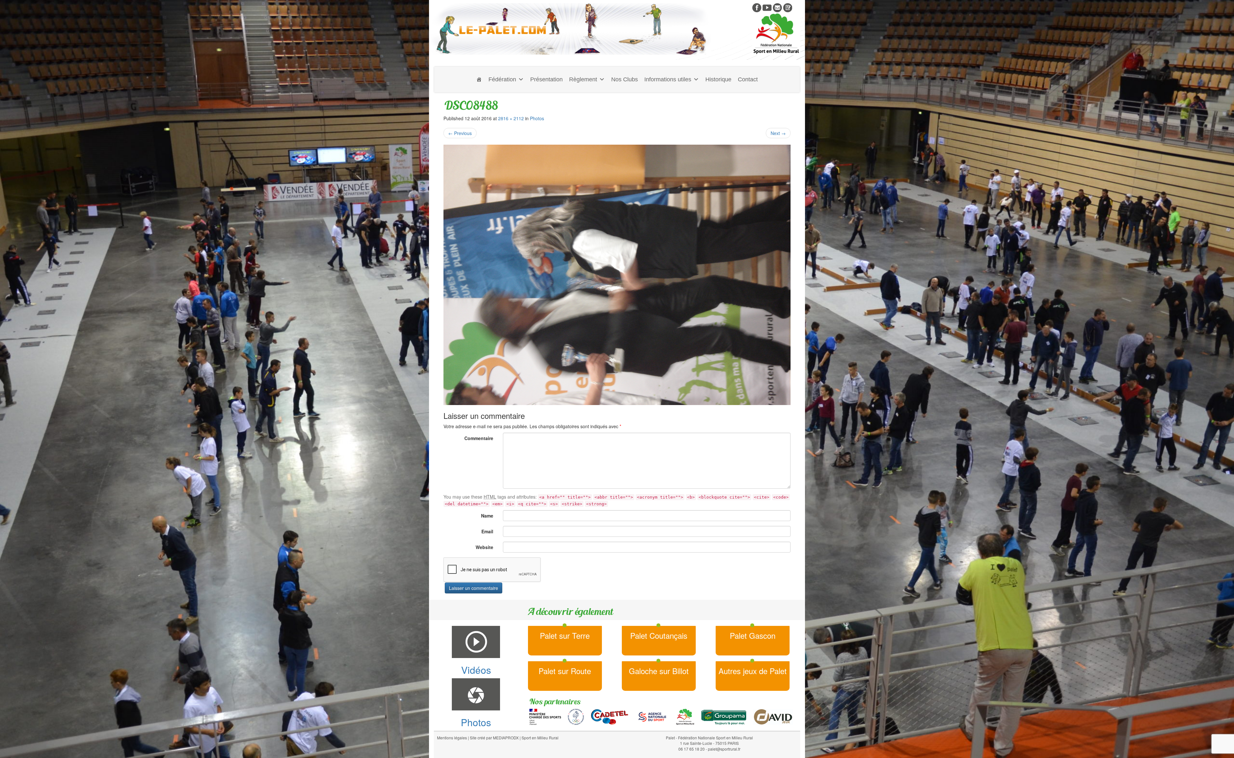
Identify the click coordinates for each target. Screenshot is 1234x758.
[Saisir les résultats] (787, 7)
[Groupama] (723, 716)
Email (487, 531)
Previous (460, 133)
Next (778, 133)
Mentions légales (452, 737)
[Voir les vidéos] (767, 7)
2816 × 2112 (511, 118)
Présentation (546, 79)
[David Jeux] (773, 716)
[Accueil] (479, 79)
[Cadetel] (610, 716)
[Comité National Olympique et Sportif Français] (576, 716)
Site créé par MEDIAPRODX (494, 737)
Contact (748, 79)
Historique (718, 79)
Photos (537, 118)
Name (487, 515)
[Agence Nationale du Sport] (652, 716)
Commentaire (478, 438)
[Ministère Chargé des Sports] (545, 716)
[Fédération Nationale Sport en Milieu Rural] (685, 716)
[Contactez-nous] (777, 7)
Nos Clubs (624, 79)
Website (484, 547)
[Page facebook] (756, 7)
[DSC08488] (617, 275)
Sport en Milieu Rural (540, 737)
